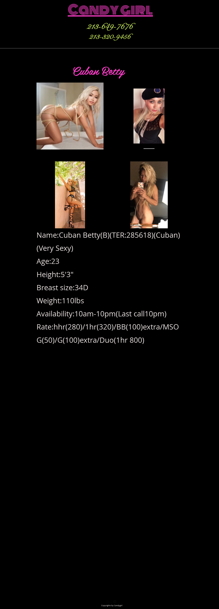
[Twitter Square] (114, 601)
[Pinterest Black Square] (118, 601)
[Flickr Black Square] (111, 601)
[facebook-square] (108, 601)
